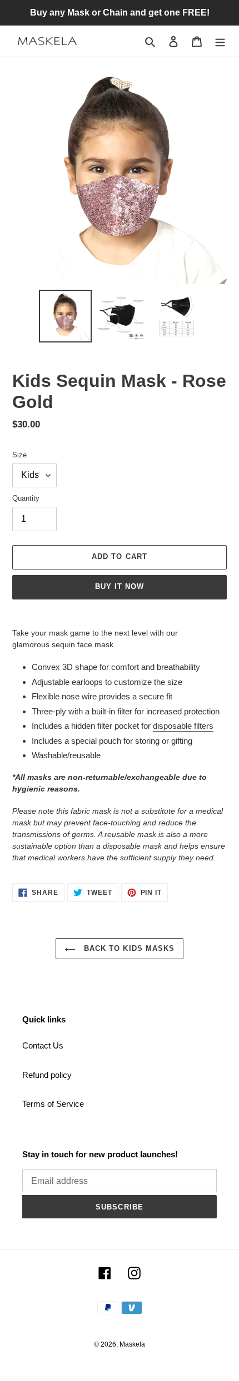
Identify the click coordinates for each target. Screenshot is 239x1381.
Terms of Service (53, 1103)
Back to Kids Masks (128, 948)
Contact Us (42, 1045)
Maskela (132, 1344)
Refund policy (47, 1075)
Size (19, 455)
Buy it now (119, 586)
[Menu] (220, 41)
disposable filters (183, 725)
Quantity (25, 498)
